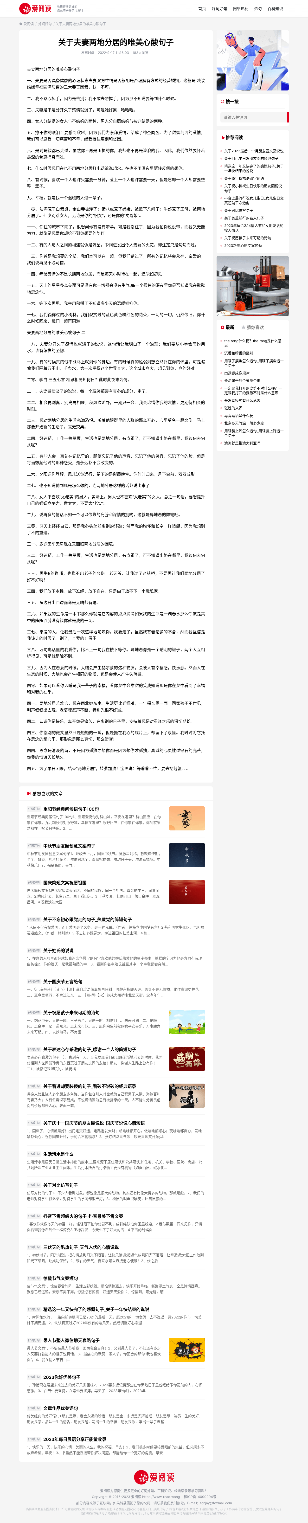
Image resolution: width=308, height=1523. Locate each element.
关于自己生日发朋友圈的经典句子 (251, 158)
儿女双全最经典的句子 (267, 1509)
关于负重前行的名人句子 (244, 218)
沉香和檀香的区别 (238, 353)
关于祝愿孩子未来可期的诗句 (71, 1012)
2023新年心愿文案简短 (243, 245)
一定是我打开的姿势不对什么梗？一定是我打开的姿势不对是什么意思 (253, 390)
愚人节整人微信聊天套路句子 (71, 1340)
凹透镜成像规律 (237, 373)
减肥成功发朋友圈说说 (121, 1509)
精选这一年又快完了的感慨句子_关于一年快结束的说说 (96, 1309)
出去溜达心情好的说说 (212, 1513)
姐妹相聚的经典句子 (94, 1513)
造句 (258, 8)
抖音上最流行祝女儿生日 (185, 1509)
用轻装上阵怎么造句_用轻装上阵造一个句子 (254, 433)
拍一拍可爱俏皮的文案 (70, 1509)
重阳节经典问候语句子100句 (71, 809)
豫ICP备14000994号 (200, 1497)
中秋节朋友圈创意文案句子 (69, 845)
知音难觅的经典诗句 (184, 1513)
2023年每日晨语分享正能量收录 (74, 1439)
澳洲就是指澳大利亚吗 (242, 443)
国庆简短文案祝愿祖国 (65, 882)
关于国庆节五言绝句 (62, 981)
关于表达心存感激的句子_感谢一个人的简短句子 (89, 1049)
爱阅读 (29, 24)
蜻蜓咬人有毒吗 (96, 1509)
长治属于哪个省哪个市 (242, 380)
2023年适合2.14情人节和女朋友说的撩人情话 (253, 228)
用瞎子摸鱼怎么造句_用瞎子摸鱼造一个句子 (254, 363)
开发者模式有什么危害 (242, 400)
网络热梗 (240, 8)
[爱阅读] (35, 8)
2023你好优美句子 (61, 1377)
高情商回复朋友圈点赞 (40, 1509)
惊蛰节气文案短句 (60, 1278)
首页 (202, 8)
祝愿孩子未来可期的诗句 (124, 1513)
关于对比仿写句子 (60, 1185)
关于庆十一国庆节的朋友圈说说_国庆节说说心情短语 (94, 1123)
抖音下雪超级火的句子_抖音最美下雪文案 (83, 1216)
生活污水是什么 (58, 1154)
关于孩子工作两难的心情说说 (233, 1509)
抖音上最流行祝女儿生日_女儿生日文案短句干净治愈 (254, 200)
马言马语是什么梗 (238, 415)
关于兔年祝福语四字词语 (244, 178)
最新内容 (208, 1509)
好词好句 (219, 8)
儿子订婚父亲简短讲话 (155, 1513)
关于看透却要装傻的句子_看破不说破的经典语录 (89, 1086)
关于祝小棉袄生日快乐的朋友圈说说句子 (253, 188)
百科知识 (275, 8)
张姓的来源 (233, 408)
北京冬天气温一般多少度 (244, 423)
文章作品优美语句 (60, 1408)
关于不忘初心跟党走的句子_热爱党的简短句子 (87, 919)
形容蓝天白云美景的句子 (152, 1509)
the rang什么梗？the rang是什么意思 (253, 343)
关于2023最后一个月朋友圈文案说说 (254, 151)
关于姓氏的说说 (58, 950)
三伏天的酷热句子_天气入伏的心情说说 (81, 1247)
